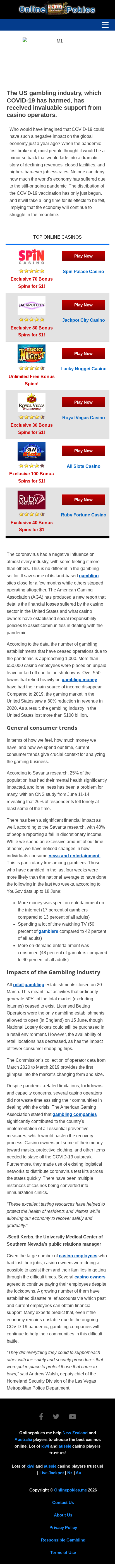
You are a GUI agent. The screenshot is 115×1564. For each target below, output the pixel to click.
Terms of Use (63, 1552)
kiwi (45, 1446)
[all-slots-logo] (31, 459)
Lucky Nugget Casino (84, 368)
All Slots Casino (83, 466)
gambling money (79, 679)
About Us (63, 1515)
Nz (70, 1472)
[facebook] (45, 1417)
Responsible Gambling (63, 1540)
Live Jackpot (51, 1472)
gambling (89, 575)
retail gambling (28, 984)
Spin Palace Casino (83, 271)
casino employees (78, 1255)
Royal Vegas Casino (83, 417)
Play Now (83, 256)
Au (78, 1472)
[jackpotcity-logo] (31, 313)
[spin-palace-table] (31, 264)
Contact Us (63, 1502)
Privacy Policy (63, 1527)
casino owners (90, 1277)
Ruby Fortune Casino (83, 515)
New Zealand (75, 1432)
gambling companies (74, 1114)
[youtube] (72, 1417)
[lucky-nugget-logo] (31, 361)
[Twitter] (60, 1417)
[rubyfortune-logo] (31, 508)
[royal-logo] (31, 410)
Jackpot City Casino (83, 320)
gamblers (48, 931)
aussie (65, 1446)
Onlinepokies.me (70, 1490)
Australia (23, 1439)
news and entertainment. (74, 855)
